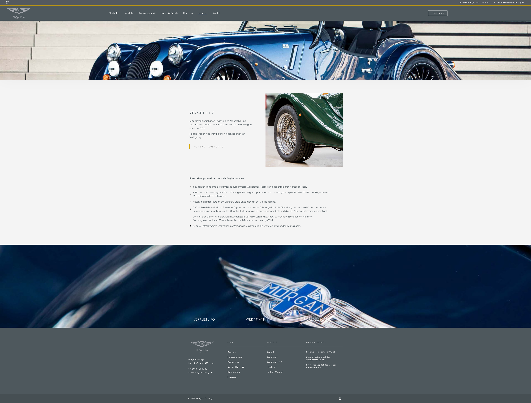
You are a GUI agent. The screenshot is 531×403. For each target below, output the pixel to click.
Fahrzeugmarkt (235, 357)
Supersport (272, 357)
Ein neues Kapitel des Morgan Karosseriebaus (321, 366)
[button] (300, 158)
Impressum (232, 376)
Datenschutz (233, 371)
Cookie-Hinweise (235, 367)
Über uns (231, 352)
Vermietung (233, 362)
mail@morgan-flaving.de (512, 2)
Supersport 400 (274, 362)
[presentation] (299, 153)
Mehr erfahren (203, 321)
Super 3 (270, 352)
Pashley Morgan (275, 371)
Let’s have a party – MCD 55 (320, 351)
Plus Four (271, 367)
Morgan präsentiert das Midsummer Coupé (318, 358)
